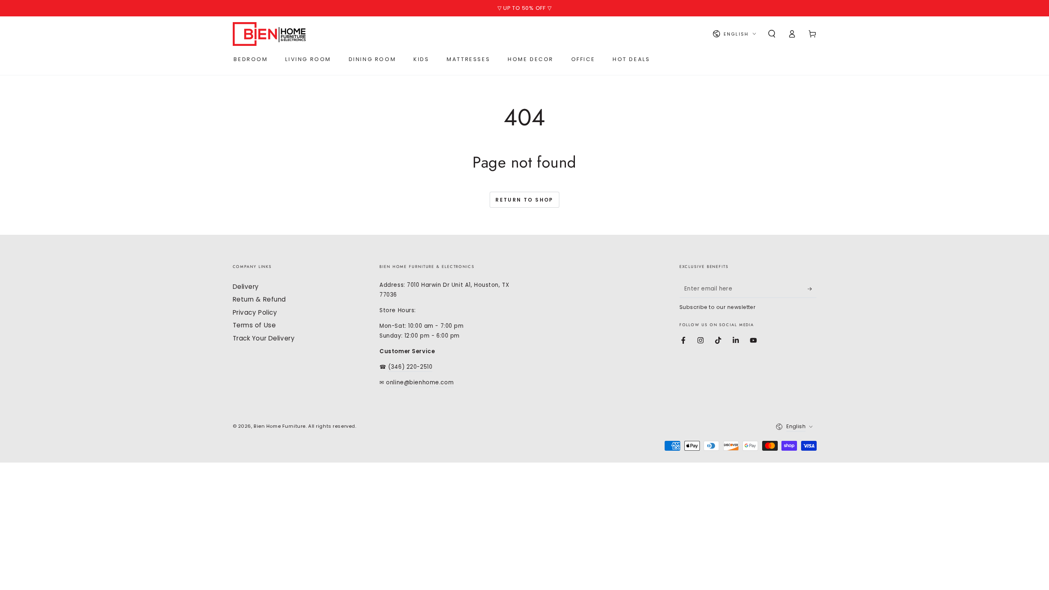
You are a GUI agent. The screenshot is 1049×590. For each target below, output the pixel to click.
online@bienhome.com (420, 382)
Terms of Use (254, 325)
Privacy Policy (255, 312)
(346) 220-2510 (410, 367)
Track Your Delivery (264, 338)
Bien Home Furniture (280, 426)
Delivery (246, 286)
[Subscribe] (812, 288)
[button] (772, 34)
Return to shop (524, 199)
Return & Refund (259, 299)
